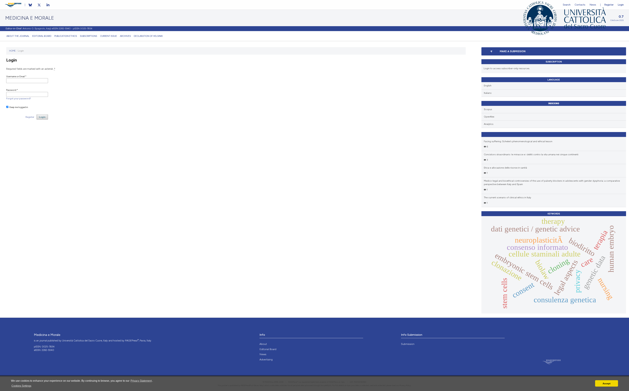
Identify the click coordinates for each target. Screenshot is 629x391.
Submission (407, 344)
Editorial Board (41, 36)
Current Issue (108, 36)
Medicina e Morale (29, 18)
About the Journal (17, 36)
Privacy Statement (141, 380)
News (262, 354)
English (487, 85)
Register (609, 4)
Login (621, 4)
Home (12, 50)
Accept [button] (606, 383)
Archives (125, 36)
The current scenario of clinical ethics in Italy (507, 197)
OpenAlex (489, 116)
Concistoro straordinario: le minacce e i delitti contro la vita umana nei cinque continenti (531, 154)
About (263, 344)
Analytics (488, 124)
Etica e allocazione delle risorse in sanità (505, 167)
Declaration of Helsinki (148, 36)
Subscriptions (88, 36)
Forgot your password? (18, 98)
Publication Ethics (65, 36)
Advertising (266, 359)
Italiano (488, 93)
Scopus (488, 109)
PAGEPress (132, 340)
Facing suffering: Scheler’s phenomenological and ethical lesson (518, 141)
